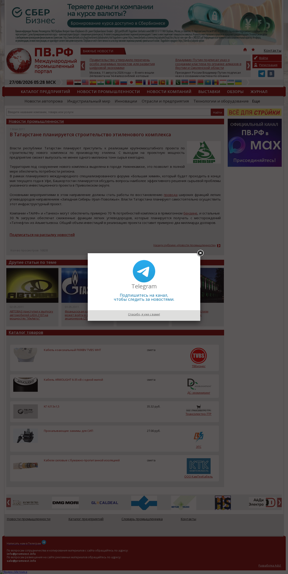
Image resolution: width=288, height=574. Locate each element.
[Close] (200, 253)
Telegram (144, 286)
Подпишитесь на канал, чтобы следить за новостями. (144, 297)
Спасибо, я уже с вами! (144, 314)
